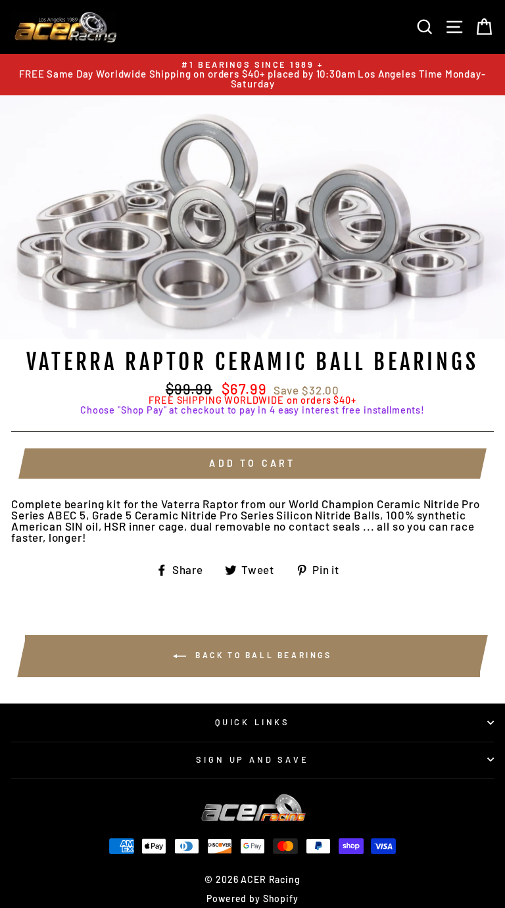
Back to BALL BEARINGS (261, 654)
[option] (252, 74)
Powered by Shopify (252, 898)
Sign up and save (252, 759)
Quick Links (252, 722)
